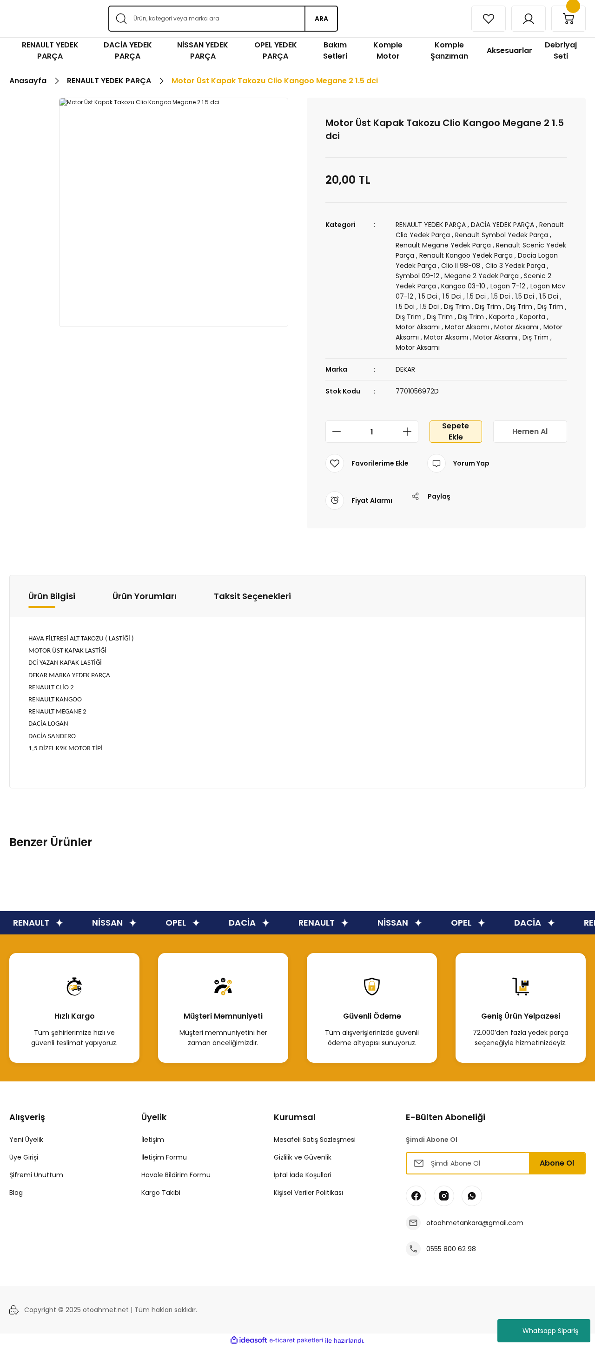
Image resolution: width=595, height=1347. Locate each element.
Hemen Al (530, 431)
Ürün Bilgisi (51, 596)
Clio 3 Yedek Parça (515, 265)
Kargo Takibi (160, 1192)
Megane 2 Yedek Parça (481, 275)
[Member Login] (528, 19)
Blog (16, 1192)
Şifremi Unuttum (36, 1175)
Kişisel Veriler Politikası (308, 1192)
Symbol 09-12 (417, 275)
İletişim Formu (164, 1157)
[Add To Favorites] (367, 463)
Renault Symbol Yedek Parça (501, 235)
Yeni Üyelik (26, 1139)
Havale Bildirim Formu (176, 1175)
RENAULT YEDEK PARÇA (431, 224)
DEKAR (405, 369)
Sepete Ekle (455, 431)
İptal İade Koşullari (302, 1175)
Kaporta (502, 316)
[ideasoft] (248, 1340)
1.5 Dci (427, 296)
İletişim (152, 1139)
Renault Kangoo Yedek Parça (466, 255)
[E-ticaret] (296, 1340)
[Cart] (568, 19)
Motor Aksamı (418, 327)
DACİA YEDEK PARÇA (502, 224)
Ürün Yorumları (144, 596)
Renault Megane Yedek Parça (443, 245)
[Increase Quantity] (410, 431)
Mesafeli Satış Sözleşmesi (315, 1139)
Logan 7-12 (507, 286)
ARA (321, 18)
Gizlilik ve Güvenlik (302, 1157)
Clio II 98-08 (460, 265)
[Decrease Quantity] (333, 431)
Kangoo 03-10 (463, 286)
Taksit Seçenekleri (252, 596)
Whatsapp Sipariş (550, 1330)
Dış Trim (457, 306)
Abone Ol (557, 1163)
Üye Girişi (23, 1157)
